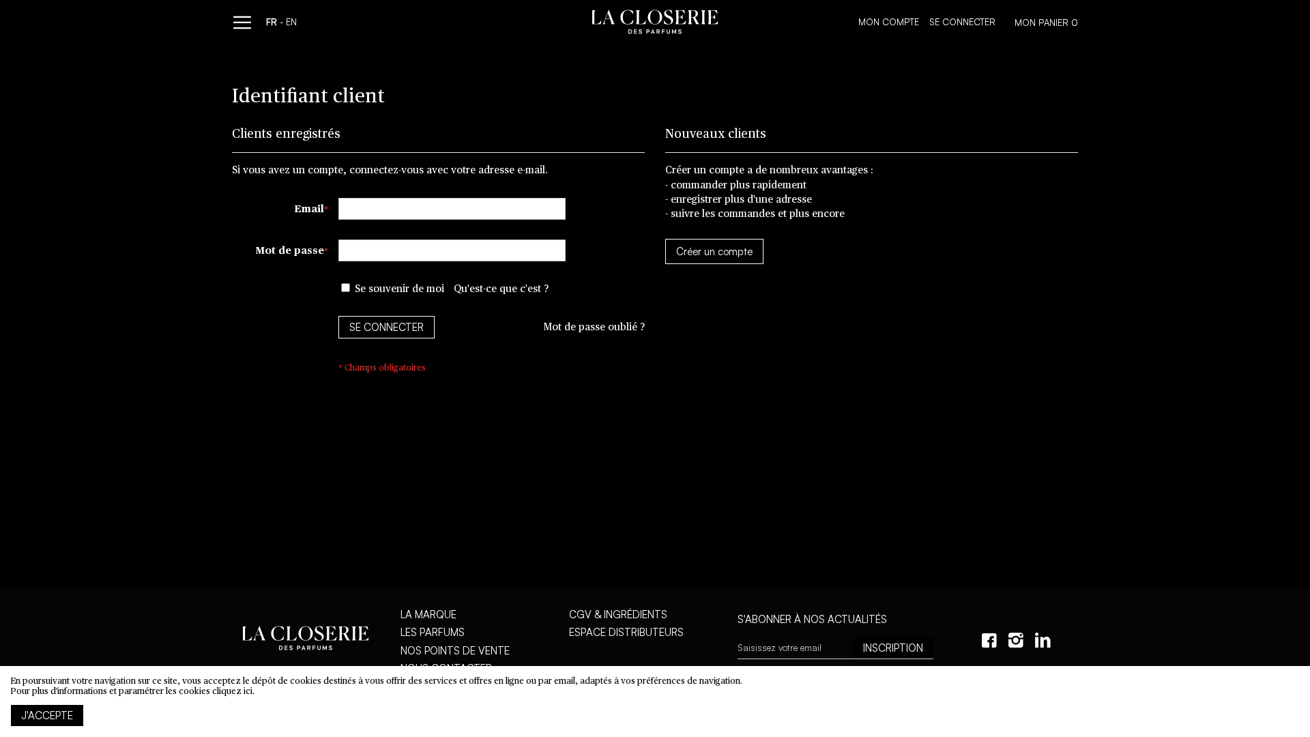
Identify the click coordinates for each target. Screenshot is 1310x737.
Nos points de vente (455, 650)
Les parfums (433, 632)
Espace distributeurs (626, 632)
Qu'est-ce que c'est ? (501, 289)
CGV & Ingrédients (618, 614)
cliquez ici (232, 691)
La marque (428, 614)
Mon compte (888, 21)
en (291, 21)
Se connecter (962, 21)
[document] (655, 701)
